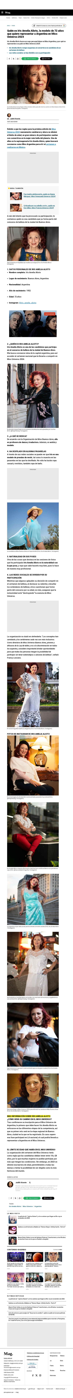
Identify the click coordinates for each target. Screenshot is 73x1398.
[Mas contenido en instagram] (40, 1375)
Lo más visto (13, 1213)
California (14, 17)
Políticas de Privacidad (33, 1356)
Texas (20, 17)
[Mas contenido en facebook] (33, 1375)
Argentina (38, 1206)
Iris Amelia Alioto (15, 1206)
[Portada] (8, 1357)
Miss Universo (28, 1206)
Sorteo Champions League (38, 17)
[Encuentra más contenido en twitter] (13, 59)
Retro (62, 1365)
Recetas (62, 1370)
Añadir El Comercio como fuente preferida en (49, 25)
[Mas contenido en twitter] (36, 1375)
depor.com (40, 1388)
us (51, 1360)
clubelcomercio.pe (20, 1388)
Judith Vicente (15, 119)
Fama (51, 1365)
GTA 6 (48, 17)
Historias (53, 1375)
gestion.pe (31, 1388)
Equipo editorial (8, 1358)
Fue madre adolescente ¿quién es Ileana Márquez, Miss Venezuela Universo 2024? (40, 195)
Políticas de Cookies (32, 1359)
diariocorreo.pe (60, 1388)
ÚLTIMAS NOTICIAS (15, 1296)
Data (61, 1360)
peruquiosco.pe (8, 1392)
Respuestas (54, 1355)
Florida (8, 17)
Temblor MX (55, 17)
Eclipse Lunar (63, 17)
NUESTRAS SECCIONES (55, 1353)
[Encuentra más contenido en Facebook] (9, 59)
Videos (62, 1355)
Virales (52, 1370)
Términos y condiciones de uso (35, 1353)
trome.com (50, 1388)
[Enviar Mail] (8, 118)
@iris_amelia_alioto (27, 303)
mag (17, 1392)
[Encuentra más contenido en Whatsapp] (18, 59)
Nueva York (26, 17)
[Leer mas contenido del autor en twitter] (30, 1183)
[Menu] (3, 13)
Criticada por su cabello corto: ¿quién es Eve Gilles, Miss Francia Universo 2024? (39, 207)
